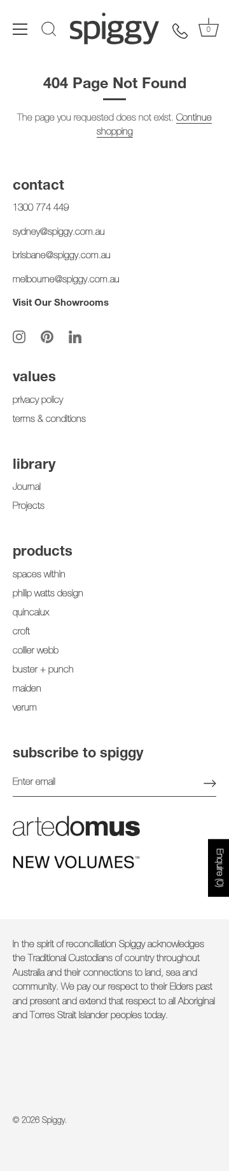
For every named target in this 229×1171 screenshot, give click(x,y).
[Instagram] (19, 337)
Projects (29, 506)
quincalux (31, 613)
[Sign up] (210, 783)
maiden (27, 689)
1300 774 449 (41, 208)
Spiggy (53, 1121)
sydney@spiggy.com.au (59, 232)
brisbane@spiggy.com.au (62, 256)
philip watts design (48, 594)
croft (21, 632)
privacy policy (38, 400)
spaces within (39, 575)
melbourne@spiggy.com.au (66, 280)
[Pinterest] (47, 337)
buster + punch (43, 670)
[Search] (49, 31)
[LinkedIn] (75, 337)
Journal (27, 487)
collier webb (36, 651)
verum (25, 708)
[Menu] (20, 29)
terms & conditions (49, 419)
